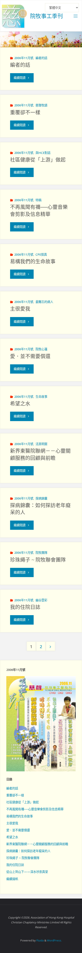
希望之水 (20, 403)
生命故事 (41, 397)
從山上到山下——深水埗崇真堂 (27, 872)
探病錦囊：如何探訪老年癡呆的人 (28, 851)
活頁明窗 (41, 444)
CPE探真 (41, 254)
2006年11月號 (23, 58)
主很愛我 (20, 309)
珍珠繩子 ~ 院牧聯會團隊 (38, 560)
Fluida (40, 940)
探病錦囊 (41, 498)
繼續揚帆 (12, 879)
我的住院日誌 (25, 607)
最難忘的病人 (44, 302)
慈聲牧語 (41, 105)
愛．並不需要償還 (30, 356)
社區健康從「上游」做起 (38, 160)
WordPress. (54, 940)
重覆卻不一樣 (25, 112)
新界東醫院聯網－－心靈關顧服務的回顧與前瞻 (37, 844)
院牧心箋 (41, 349)
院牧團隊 (41, 553)
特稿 (38, 200)
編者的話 (41, 58)
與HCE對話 (43, 153)
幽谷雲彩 (41, 600)
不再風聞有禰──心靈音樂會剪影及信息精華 (34, 809)
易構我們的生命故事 (33, 261)
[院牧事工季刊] (14, 16)
